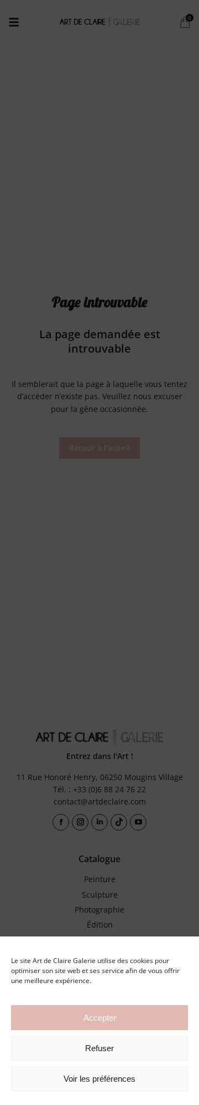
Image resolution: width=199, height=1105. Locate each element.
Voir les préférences (99, 1078)
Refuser (99, 1048)
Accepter (99, 1017)
